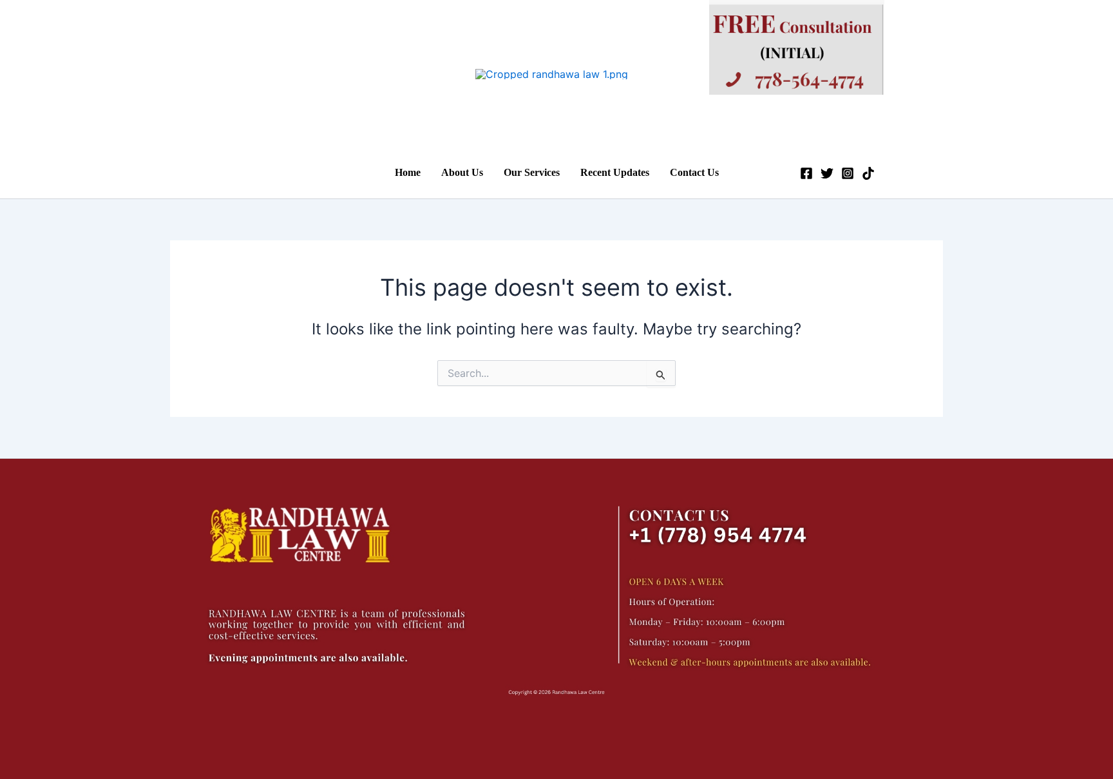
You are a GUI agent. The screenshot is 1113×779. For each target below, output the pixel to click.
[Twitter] (827, 173)
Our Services (532, 172)
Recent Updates (614, 172)
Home (408, 172)
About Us (462, 172)
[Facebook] (806, 173)
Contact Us (694, 172)
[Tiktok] (868, 173)
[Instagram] (847, 173)
